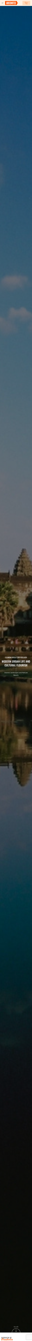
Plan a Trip (26, 3)
